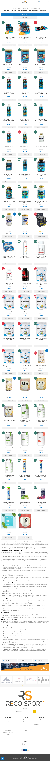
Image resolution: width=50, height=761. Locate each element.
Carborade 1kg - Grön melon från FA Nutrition (9, 366)
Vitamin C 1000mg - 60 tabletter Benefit (25, 448)
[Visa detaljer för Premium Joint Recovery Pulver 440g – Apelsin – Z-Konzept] (25, 220)
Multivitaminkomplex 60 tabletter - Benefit (25, 421)
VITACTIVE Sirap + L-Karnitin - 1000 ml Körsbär (25, 93)
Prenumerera (34, 711)
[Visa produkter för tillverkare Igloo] (31, 680)
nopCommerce (27, 756)
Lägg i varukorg (9, 45)
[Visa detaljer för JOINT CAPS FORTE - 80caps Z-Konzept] (8, 220)
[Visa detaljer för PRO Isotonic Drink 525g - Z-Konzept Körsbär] (8, 55)
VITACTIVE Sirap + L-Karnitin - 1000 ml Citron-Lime (25, 120)
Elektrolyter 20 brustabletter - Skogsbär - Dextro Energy (41, 476)
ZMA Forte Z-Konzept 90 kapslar (41, 175)
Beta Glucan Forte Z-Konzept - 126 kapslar (25, 202)
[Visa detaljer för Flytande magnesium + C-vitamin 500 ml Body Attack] (25, 247)
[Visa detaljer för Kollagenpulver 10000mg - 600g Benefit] (41, 438)
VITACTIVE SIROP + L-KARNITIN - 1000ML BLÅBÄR (41, 93)
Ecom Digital (26, 757)
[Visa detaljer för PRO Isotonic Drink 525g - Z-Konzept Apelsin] (41, 55)
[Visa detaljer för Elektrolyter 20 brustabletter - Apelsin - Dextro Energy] (25, 466)
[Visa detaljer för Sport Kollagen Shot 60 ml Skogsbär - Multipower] (41, 493)
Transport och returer (8, 728)
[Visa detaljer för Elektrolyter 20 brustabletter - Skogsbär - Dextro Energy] (41, 466)
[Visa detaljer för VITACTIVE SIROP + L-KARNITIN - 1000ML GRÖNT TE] (8, 110)
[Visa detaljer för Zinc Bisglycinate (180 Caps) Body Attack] (25, 274)
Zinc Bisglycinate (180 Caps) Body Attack (25, 284)
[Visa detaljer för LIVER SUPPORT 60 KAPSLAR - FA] (41, 384)
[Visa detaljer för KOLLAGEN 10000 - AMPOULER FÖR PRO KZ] (8, 28)
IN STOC (3, 22)
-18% (14, 378)
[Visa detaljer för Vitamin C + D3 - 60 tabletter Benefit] (8, 438)
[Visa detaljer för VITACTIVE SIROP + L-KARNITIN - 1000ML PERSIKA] (8, 137)
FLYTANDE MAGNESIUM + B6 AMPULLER (25, 38)
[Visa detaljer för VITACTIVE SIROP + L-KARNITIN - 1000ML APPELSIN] (25, 137)
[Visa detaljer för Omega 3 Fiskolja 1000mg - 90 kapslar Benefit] (41, 411)
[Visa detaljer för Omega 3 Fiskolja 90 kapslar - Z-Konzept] (25, 165)
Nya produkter (8, 726)
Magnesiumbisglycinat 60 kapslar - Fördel (9, 476)
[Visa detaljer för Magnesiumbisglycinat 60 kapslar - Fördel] (8, 466)
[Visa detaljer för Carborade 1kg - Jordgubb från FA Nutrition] (8, 302)
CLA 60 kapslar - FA (25, 393)
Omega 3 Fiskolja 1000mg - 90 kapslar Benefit (41, 421)
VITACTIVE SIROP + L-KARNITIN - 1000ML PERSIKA (9, 147)
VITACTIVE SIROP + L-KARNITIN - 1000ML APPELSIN (25, 147)
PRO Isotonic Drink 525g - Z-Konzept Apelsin (41, 65)
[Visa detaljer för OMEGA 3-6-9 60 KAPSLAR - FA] (8, 411)
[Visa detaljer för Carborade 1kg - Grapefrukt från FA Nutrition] (8, 329)
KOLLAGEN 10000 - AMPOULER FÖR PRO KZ (9, 38)
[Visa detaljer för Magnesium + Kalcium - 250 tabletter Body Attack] (41, 247)
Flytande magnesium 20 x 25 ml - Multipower (41, 229)
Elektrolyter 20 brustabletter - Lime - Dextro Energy (9, 503)
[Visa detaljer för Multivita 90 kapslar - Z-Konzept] (8, 165)
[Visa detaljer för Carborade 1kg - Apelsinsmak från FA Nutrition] (41, 274)
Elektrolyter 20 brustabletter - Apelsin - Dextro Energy (25, 476)
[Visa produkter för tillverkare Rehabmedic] (6, 680)
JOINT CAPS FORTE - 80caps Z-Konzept (9, 229)
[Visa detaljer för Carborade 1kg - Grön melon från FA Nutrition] (8, 356)
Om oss (8, 734)
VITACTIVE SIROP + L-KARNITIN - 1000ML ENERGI (8, 93)
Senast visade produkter (25, 726)
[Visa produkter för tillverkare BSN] (18, 680)
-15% (47, 350)
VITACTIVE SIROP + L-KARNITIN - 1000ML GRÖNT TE (9, 120)
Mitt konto (25, 719)
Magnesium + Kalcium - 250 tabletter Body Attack (41, 257)
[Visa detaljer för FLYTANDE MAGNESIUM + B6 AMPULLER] (25, 28)
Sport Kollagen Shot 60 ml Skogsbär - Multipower (41, 503)
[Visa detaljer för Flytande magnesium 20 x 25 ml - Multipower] (41, 220)
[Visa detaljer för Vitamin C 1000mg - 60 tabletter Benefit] (25, 438)
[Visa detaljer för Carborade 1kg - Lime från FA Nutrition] (41, 302)
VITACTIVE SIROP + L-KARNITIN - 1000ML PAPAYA (41, 120)
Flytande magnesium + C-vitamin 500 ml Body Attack (25, 257)
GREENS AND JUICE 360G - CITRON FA (41, 366)
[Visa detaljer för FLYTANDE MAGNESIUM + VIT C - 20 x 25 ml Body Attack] (8, 247)
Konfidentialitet (8, 730)
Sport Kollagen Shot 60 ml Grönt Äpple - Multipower (25, 503)
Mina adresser (25, 724)
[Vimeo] (25, 744)
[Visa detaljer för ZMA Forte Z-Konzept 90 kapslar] (41, 165)
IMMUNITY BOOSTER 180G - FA (9, 393)
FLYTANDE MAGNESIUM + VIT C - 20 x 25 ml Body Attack (9, 257)
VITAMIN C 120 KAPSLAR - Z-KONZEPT (41, 147)
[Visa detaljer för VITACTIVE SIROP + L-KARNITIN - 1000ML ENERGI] (8, 83)
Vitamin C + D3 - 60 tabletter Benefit (9, 448)
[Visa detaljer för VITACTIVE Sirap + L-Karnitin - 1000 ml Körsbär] (25, 83)
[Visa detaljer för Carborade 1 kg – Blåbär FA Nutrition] (25, 329)
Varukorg (25, 728)
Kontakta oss (8, 719)
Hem (10, 8)
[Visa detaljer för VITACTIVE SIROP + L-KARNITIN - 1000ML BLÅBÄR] (41, 83)
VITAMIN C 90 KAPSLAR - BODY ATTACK (9, 284)
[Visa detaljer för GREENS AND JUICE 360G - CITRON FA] (41, 356)
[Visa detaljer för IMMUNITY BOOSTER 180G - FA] (8, 384)
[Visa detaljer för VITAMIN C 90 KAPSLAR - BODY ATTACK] (8, 274)
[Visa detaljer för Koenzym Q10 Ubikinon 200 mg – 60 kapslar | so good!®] (25, 520)
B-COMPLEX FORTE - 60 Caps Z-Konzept (9, 202)
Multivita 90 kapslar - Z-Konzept (9, 175)
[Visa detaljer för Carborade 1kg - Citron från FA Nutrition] (25, 302)
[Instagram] (27, 744)
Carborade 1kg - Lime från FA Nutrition (41, 311)
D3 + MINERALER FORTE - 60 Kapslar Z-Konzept (41, 202)
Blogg (8, 724)
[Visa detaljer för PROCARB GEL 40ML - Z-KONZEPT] (41, 28)
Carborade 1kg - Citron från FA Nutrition (25, 311)
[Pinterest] (23, 744)
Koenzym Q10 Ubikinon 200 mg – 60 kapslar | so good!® (25, 530)
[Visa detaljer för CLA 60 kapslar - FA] (25, 384)
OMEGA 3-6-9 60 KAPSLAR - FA (9, 421)
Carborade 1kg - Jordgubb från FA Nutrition (9, 311)
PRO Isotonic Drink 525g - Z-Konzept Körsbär (9, 65)
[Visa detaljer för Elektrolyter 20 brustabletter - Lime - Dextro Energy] (8, 493)
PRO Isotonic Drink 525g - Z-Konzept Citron (25, 65)
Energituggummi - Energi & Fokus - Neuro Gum (9, 530)
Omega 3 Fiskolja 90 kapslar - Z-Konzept (25, 175)
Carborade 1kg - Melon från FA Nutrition (41, 339)
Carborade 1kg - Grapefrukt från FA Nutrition (8, 339)
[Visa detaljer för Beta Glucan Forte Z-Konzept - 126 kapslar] (25, 192)
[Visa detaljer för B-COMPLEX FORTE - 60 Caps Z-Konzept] (8, 192)
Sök (8, 721)
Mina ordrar (25, 721)
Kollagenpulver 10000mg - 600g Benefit (41, 448)
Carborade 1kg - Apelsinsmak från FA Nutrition (41, 284)
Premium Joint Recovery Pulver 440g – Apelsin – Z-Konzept (25, 229)
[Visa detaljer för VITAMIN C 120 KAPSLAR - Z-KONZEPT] (41, 137)
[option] (6, 680)
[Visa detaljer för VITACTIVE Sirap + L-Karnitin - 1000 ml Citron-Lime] (25, 110)
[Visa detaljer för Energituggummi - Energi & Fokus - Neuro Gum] (8, 520)
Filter (25, 14)
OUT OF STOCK (35, 22)
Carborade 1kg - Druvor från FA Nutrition (25, 366)
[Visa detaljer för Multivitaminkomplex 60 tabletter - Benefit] (25, 411)
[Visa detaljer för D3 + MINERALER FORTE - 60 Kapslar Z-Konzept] (41, 192)
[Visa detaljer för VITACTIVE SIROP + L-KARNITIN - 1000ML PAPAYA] (41, 110)
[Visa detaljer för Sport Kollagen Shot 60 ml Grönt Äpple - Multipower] (25, 493)
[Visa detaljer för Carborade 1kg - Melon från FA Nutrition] (41, 329)
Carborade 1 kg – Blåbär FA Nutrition (25, 339)
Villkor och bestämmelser (8, 732)
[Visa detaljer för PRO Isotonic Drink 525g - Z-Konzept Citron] (25, 55)
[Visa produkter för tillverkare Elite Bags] (43, 680)
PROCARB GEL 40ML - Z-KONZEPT (41, 38)
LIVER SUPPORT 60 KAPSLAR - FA (41, 394)
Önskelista (25, 730)
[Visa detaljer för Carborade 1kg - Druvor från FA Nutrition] (25, 356)
